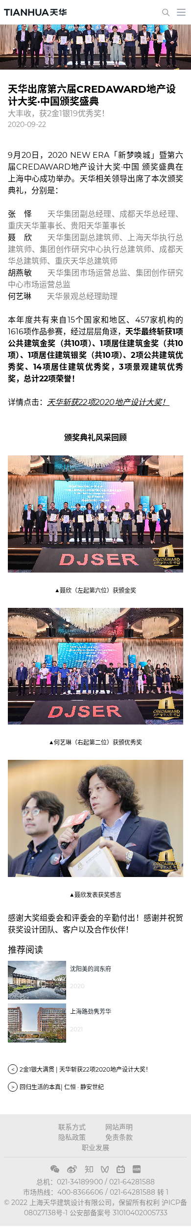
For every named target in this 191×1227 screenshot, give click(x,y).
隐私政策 (72, 1137)
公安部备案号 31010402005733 (118, 1212)
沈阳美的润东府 (90, 969)
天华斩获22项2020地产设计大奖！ (108, 402)
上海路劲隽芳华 (90, 1011)
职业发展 (95, 1147)
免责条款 (119, 1137)
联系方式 (72, 1127)
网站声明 (119, 1127)
